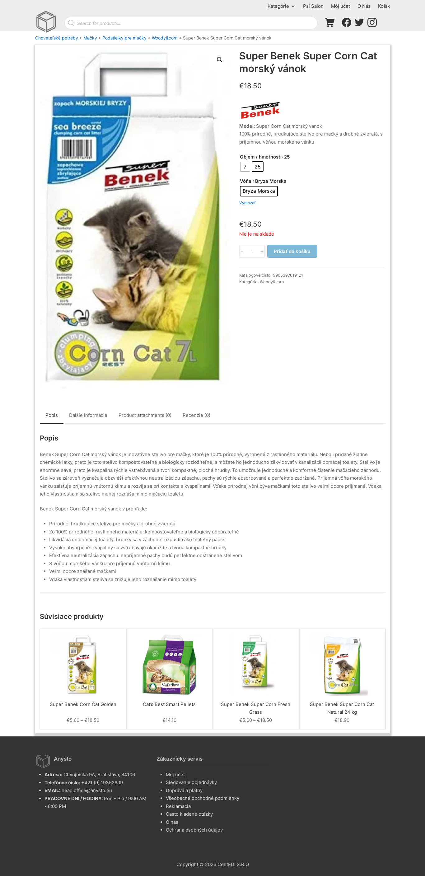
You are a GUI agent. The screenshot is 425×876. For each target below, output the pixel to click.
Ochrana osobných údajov (194, 830)
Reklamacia (178, 806)
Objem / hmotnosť (260, 157)
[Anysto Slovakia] (46, 22)
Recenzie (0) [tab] (196, 415)
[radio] (245, 166)
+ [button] (262, 251)
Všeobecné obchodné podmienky (202, 798)
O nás (172, 822)
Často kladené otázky (189, 814)
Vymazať (247, 203)
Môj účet (175, 774)
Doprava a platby (184, 790)
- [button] (242, 251)
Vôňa (245, 181)
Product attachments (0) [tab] (145, 415)
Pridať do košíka (292, 251)
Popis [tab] (51, 415)
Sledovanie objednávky (191, 782)
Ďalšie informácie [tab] (88, 415)
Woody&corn (272, 281)
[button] (219, 59)
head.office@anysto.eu (87, 790)
